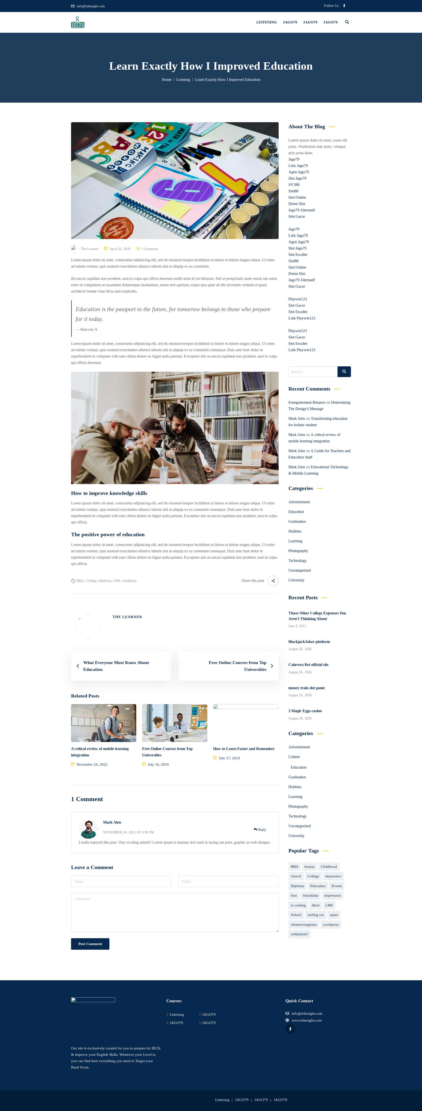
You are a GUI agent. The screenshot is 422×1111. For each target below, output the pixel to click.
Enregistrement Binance (306, 402)
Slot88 (293, 191)
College (91, 581)
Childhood (329, 867)
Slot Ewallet (297, 254)
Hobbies (294, 531)
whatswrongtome (304, 924)
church (296, 876)
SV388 (293, 185)
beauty (310, 867)
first (294, 895)
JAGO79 (290, 22)
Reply (261, 829)
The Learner (89, 249)
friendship (310, 895)
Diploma (105, 581)
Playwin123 (297, 299)
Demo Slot (296, 204)
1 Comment (150, 249)
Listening (266, 22)
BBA (80, 581)
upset (334, 915)
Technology (297, 560)
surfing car (315, 915)
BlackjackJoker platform (309, 642)
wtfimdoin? (299, 934)
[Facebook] (344, 6)
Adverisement (299, 502)
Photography (298, 551)
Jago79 (293, 159)
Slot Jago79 (297, 178)
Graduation (297, 521)
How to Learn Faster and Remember (243, 749)
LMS (116, 581)
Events (337, 886)
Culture (294, 757)
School (296, 915)
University (296, 580)
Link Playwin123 (301, 318)
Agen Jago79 (298, 172)
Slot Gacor (296, 216)
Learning (295, 541)
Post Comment (90, 944)
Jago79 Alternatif (301, 210)
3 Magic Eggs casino (305, 711)
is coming (298, 905)
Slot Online (297, 197)
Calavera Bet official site (308, 665)
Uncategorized (299, 570)
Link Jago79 (298, 165)
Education (296, 512)
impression (332, 895)
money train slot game (306, 688)
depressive (333, 876)
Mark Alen (112, 822)
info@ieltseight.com (91, 6)
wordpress (129, 581)
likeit (315, 905)
